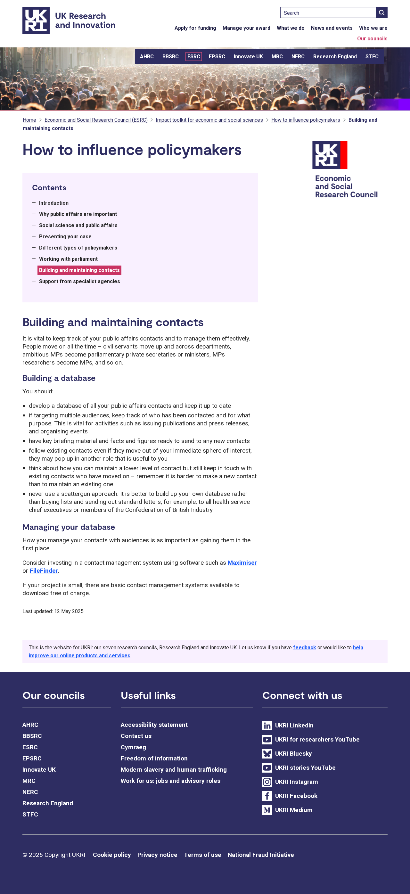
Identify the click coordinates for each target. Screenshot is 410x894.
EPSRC (217, 56)
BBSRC (170, 56)
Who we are (373, 28)
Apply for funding (195, 28)
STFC (372, 56)
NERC (298, 56)
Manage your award (246, 28)
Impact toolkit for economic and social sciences (209, 120)
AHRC (147, 56)
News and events (332, 28)
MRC (277, 56)
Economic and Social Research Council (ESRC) (96, 120)
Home (29, 120)
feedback (304, 647)
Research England (335, 56)
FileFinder (44, 570)
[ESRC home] (349, 170)
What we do (291, 28)
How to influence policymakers (305, 120)
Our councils (372, 39)
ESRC (193, 56)
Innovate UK (248, 56)
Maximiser (242, 562)
